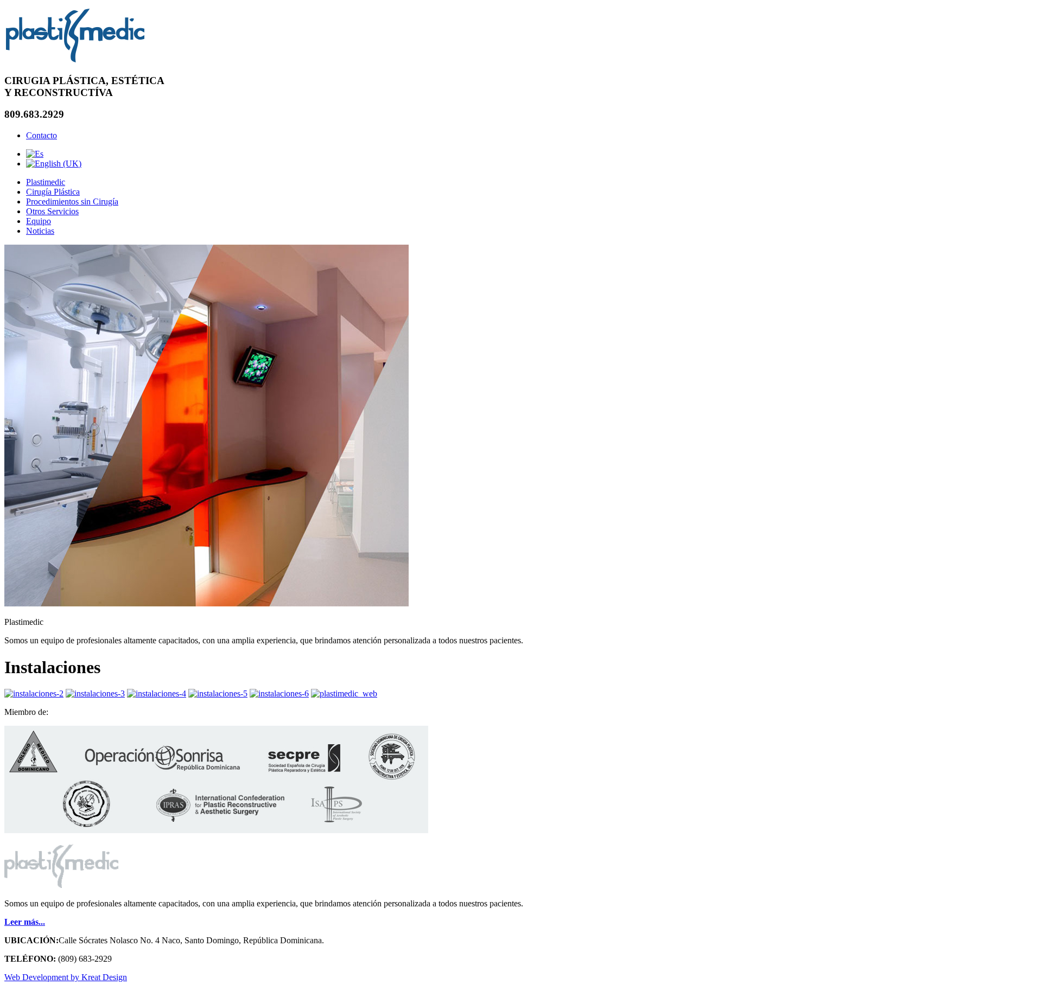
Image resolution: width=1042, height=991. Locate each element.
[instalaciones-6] (279, 693)
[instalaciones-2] (33, 693)
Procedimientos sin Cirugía (72, 201)
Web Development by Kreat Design (65, 977)
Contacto (41, 135)
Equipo (38, 221)
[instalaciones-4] (156, 693)
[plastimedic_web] (344, 693)
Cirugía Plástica (53, 191)
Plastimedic (45, 182)
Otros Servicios (52, 211)
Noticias (40, 230)
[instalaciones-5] (217, 693)
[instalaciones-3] (95, 693)
